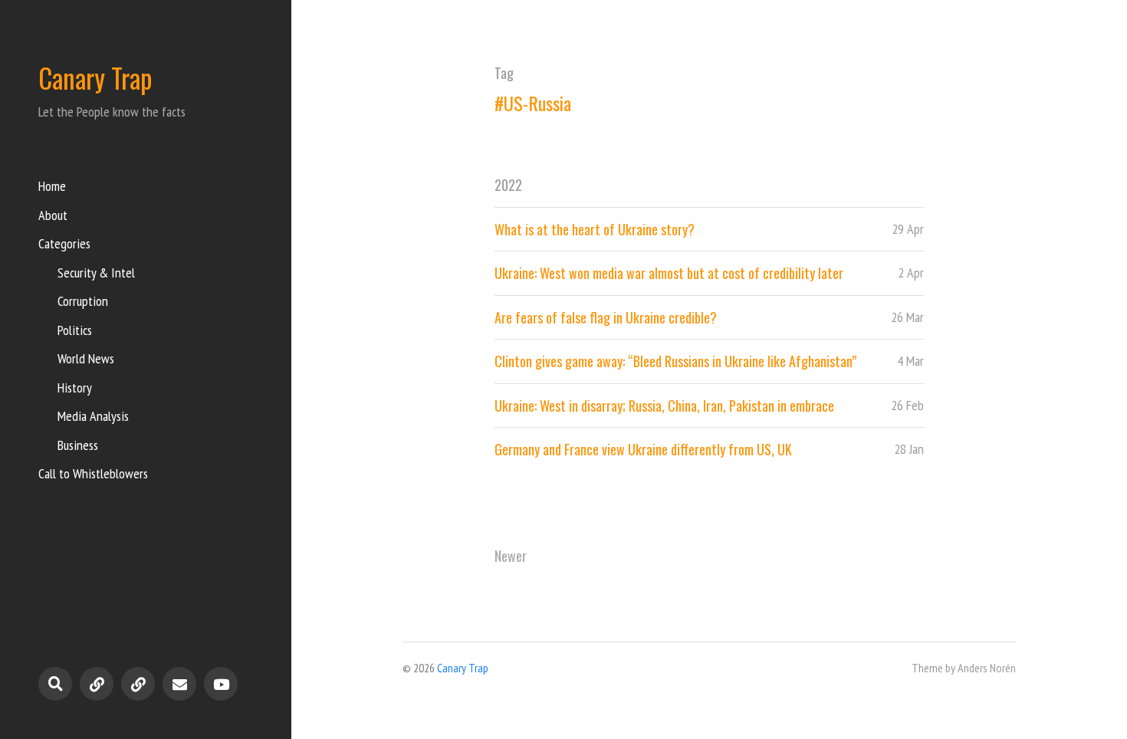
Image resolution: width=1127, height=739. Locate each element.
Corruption (83, 301)
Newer (511, 556)
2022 (508, 185)
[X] (138, 684)
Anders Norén (987, 667)
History (75, 387)
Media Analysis (93, 416)
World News (86, 358)
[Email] (179, 684)
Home (52, 186)
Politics (75, 330)
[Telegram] (96, 684)
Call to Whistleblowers (93, 473)
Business (78, 445)
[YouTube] (221, 684)
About (52, 215)
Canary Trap (95, 77)
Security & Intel (96, 272)
